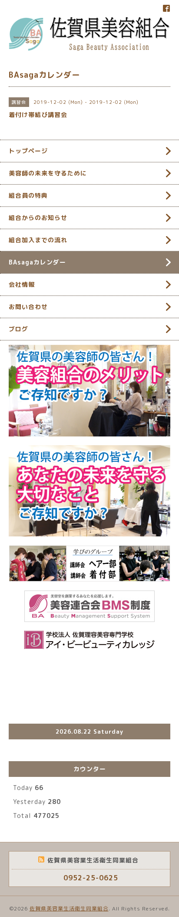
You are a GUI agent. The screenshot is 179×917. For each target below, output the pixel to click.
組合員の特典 (28, 195)
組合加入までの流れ (38, 240)
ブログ (18, 329)
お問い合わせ (28, 306)
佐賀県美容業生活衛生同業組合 (69, 908)
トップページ (28, 151)
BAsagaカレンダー (37, 262)
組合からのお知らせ (38, 217)
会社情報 (22, 284)
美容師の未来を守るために (48, 173)
